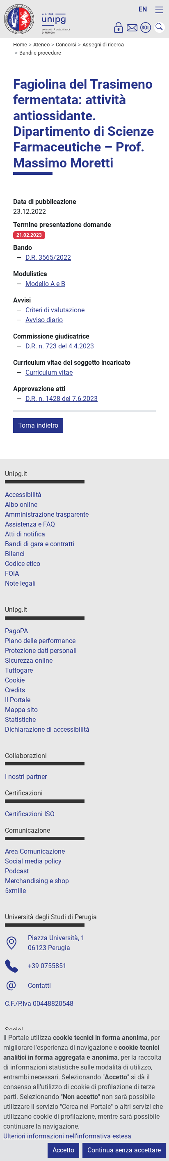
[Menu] (159, 10)
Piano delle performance (40, 641)
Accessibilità (23, 495)
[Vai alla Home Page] (37, 19)
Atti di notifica (25, 534)
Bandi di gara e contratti (39, 544)
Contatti (39, 985)
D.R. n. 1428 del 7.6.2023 (61, 399)
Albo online (21, 504)
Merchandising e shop (37, 881)
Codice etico (22, 564)
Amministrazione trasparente (47, 514)
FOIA (12, 573)
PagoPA (16, 631)
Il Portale (17, 700)
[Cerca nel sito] (159, 27)
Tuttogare (19, 670)
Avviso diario (44, 320)
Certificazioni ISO (30, 814)
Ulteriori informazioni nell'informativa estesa (67, 1136)
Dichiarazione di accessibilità (47, 729)
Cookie (15, 680)
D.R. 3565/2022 (48, 257)
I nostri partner (26, 777)
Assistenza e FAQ (30, 524)
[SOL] (145, 27)
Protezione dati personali (41, 651)
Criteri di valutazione (54, 310)
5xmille (15, 891)
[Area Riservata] (118, 27)
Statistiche (20, 720)
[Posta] (132, 27)
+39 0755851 (47, 966)
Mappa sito (21, 710)
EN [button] (143, 9)
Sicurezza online (29, 660)
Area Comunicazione (35, 851)
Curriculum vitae (49, 372)
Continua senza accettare (124, 1150)
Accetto (63, 1150)
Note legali (20, 583)
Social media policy (33, 861)
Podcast (17, 871)
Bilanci (15, 554)
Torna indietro (38, 425)
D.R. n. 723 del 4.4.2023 (59, 346)
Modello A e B (45, 284)
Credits (15, 690)
